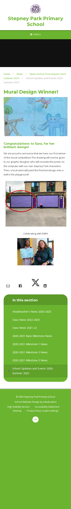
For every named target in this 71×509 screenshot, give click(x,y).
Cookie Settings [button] (50, 410)
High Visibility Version (18, 406)
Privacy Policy (34, 410)
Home (7, 74)
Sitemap (17, 410)
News (20, 74)
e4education (50, 401)
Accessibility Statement (47, 406)
